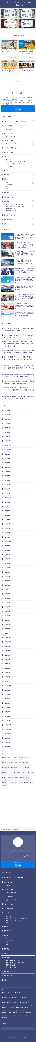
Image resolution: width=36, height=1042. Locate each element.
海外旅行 (19, 179)
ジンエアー (14, 767)
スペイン (28, 767)
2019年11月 (7, 729)
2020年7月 (7, 699)
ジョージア (26, 762)
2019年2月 (7, 747)
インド (19, 182)
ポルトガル (12, 775)
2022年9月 (7, 594)
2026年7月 (7, 414)
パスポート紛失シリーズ (18, 148)
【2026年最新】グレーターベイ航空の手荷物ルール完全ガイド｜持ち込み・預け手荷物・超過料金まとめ (19, 359)
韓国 (32, 782)
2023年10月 (7, 546)
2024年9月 (7, 511)
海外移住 (18, 192)
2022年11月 (7, 585)
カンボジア (19, 184)
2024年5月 (7, 519)
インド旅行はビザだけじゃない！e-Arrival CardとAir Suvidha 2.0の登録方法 (19, 329)
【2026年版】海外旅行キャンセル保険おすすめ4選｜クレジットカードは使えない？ (19, 397)
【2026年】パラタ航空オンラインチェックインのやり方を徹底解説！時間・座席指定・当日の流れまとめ (19, 368)
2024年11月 (7, 502)
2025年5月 (7, 476)
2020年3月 (7, 712)
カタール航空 (18, 762)
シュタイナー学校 (19, 136)
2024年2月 (7, 532)
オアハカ (19, 159)
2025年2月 (7, 489)
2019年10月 (7, 734)
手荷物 (29, 777)
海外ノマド (19, 174)
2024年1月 (7, 537)
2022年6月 (7, 607)
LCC (10, 757)
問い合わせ (16, 777)
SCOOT (15, 757)
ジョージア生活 (19, 133)
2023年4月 (7, 567)
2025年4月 (7, 480)
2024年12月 (7, 497)
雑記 (18, 224)
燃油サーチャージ (13, 782)
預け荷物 (5, 785)
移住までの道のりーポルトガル (19, 206)
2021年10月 (7, 642)
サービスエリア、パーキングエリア (18, 121)
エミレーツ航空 (19, 760)
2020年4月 (7, 707)
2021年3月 (7, 668)
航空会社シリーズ (19, 215)
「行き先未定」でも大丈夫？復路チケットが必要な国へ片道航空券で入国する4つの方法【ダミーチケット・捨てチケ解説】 (19, 344)
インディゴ (28, 757)
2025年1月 (7, 493)
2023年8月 (7, 550)
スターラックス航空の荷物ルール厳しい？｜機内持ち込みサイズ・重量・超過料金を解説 (19, 382)
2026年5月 (7, 423)
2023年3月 (7, 572)
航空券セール (18, 219)
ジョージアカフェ (6, 765)
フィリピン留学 (18, 152)
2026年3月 (7, 432)
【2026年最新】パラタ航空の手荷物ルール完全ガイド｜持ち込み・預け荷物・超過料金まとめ (19, 375)
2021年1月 (7, 677)
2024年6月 (7, 515)
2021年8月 (7, 650)
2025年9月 (7, 458)
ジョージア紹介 (18, 140)
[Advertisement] (18, 807)
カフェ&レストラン (19, 143)
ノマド (11, 772)
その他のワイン (19, 129)
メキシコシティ (19, 166)
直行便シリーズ (18, 197)
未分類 (18, 170)
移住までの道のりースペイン (19, 204)
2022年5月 (7, 611)
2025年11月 (7, 449)
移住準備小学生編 (19, 211)
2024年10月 (7, 506)
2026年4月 (7, 428)
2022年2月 (7, 624)
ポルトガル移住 (20, 775)
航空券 (26, 782)
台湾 (19, 188)
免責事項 (24, 1037)
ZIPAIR (21, 757)
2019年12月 (7, 725)
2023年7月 (7, 554)
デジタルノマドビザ (25, 770)
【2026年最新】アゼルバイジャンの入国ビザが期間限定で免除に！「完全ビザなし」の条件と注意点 (19, 351)
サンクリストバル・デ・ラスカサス (19, 162)
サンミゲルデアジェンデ (19, 164)
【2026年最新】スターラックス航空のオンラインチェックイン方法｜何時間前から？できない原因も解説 (19, 390)
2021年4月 (7, 664)
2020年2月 (7, 716)
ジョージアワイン (18, 126)
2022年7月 (7, 602)
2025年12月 (7, 445)
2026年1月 (7, 441)
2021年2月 (7, 672)
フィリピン (31, 772)
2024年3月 (7, 528)
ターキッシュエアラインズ (13, 770)
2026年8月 (7, 410)
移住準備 (18, 201)
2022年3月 (7, 620)
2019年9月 (7, 738)
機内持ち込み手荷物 (7, 780)
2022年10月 (7, 589)
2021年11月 (7, 637)
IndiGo (4, 757)
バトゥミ (24, 772)
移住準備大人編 (19, 208)
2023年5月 (7, 563)
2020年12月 (7, 681)
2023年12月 (7, 541)
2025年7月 (7, 467)
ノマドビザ (17, 772)
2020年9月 (7, 694)
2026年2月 (7, 436)
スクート (21, 767)
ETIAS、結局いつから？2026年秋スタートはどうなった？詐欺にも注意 (18, 336)
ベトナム (5, 775)
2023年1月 (7, 576)
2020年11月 (7, 685)
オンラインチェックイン (8, 762)
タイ (19, 186)
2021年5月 (7, 659)
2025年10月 (7, 454)
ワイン (4, 777)
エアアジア (11, 760)
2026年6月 (7, 419)
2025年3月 (7, 484)
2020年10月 (7, 690)
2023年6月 (7, 559)
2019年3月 (7, 742)
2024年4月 (7, 524)
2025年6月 (7, 471)
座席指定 (23, 777)
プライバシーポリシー (14, 1037)
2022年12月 (7, 581)
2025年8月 (7, 463)
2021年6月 (7, 655)
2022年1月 (7, 629)
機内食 (15, 780)
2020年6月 (7, 703)
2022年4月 (7, 615)
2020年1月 (7, 720)
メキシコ (18, 156)
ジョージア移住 (6, 767)
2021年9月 (7, 646)
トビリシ (5, 772)
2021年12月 (7, 633)
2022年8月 (7, 598)
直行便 (21, 782)
